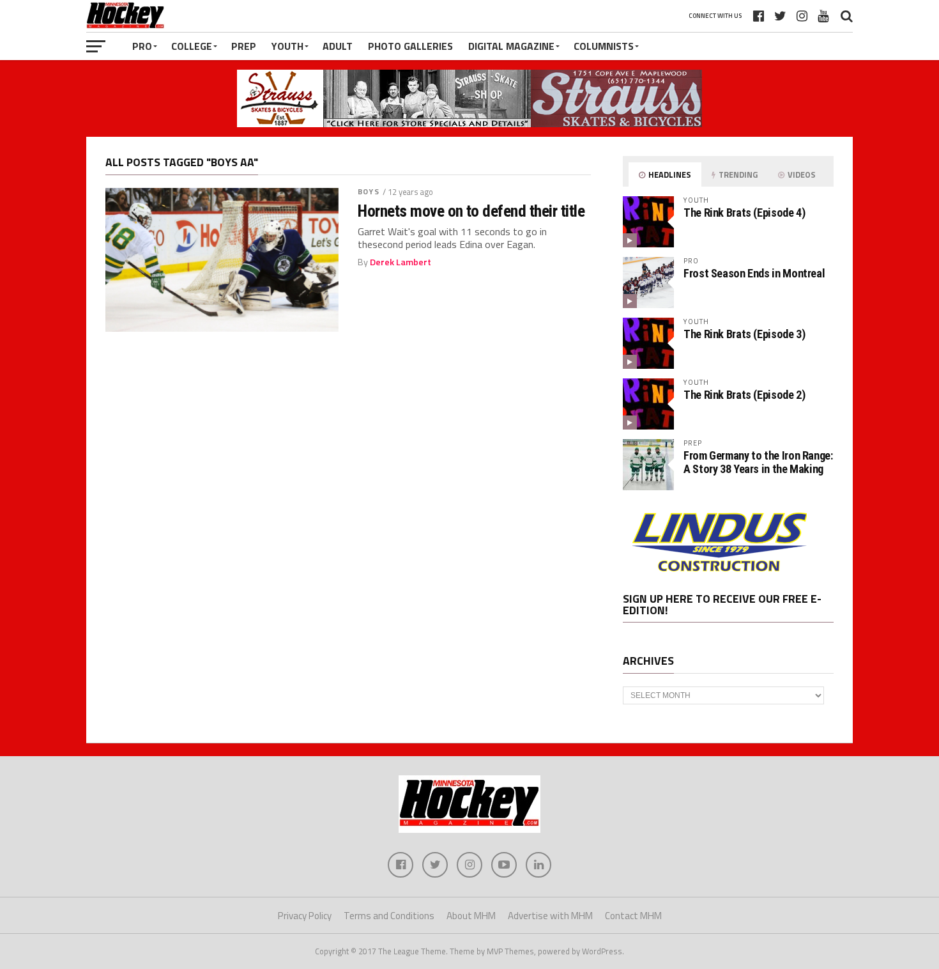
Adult (338, 46)
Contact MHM (633, 915)
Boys (368, 191)
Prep (243, 46)
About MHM (471, 915)
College (191, 46)
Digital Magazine (511, 46)
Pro (142, 46)
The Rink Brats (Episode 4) (744, 212)
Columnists (604, 46)
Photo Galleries (410, 46)
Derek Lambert (400, 262)
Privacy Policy (305, 915)
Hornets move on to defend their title (471, 211)
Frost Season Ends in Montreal (754, 273)
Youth (287, 46)
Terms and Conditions (389, 915)
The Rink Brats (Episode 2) (744, 394)
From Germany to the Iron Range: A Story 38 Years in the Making (758, 462)
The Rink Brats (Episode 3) (744, 334)
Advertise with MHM (550, 915)
